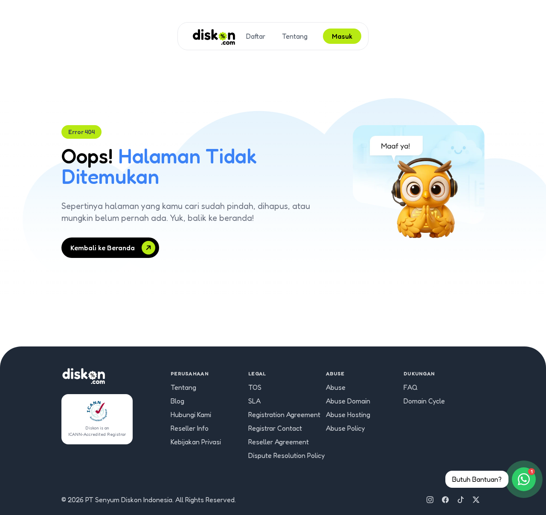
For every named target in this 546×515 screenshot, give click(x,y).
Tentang (295, 36)
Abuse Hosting (348, 414)
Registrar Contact (275, 428)
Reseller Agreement (278, 442)
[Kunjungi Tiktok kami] (461, 499)
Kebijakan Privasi (196, 442)
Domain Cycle (424, 401)
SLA (254, 401)
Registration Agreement (284, 414)
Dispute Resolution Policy (286, 455)
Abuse (336, 387)
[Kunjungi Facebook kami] (445, 499)
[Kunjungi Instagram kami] (430, 499)
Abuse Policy (345, 428)
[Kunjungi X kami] (476, 499)
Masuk (342, 36)
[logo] (214, 36)
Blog (177, 401)
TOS (254, 387)
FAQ (411, 387)
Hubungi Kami (191, 414)
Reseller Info (190, 428)
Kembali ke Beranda (102, 247)
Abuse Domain (348, 401)
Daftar (255, 36)
